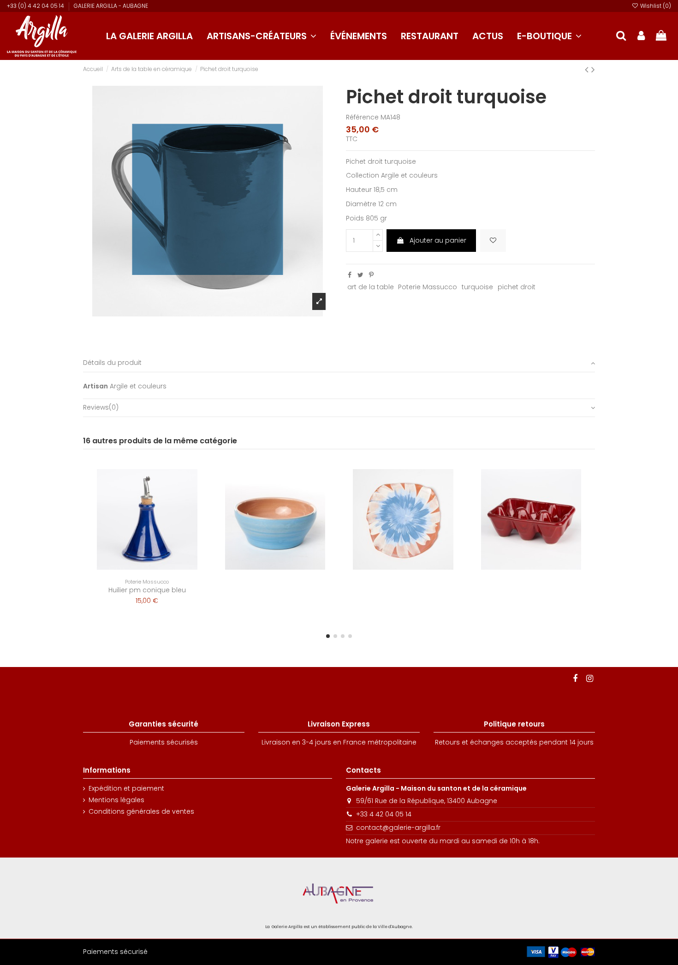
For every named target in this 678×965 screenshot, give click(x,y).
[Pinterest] (371, 275)
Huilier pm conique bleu (147, 590)
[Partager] (349, 275)
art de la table (370, 287)
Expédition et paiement (126, 788)
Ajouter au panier (438, 240)
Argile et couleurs (138, 386)
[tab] (339, 363)
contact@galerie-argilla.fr (398, 827)
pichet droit (516, 287)
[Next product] (593, 69)
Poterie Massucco (427, 287)
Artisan (95, 386)
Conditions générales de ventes (141, 811)
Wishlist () (655, 6)
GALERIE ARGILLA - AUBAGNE (111, 6)
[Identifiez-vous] (641, 36)
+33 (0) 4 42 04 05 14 (36, 6)
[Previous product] (588, 69)
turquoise (477, 287)
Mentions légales (116, 800)
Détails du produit (112, 362)
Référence (362, 117)
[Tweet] (360, 275)
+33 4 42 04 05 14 (383, 814)
